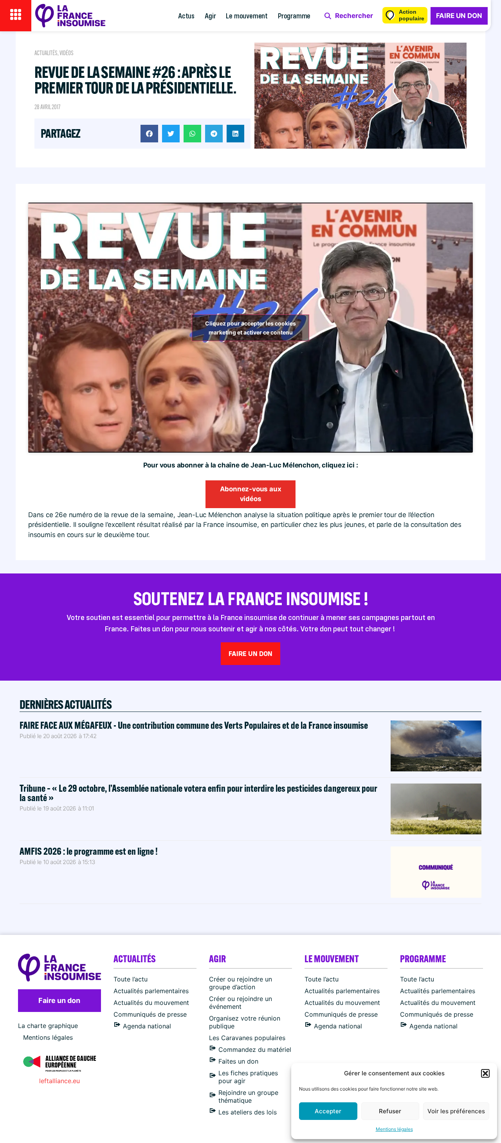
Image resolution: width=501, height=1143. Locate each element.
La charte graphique (48, 1026)
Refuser (390, 1111)
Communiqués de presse (150, 1014)
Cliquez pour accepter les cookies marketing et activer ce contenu (250, 328)
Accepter (328, 1111)
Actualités (46, 53)
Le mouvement (247, 15)
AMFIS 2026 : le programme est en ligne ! (89, 851)
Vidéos (66, 53)
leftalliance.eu (59, 1081)
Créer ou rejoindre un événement (240, 1002)
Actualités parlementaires (151, 991)
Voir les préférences (456, 1111)
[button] (485, 1073)
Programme (294, 15)
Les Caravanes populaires (247, 1038)
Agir (210, 15)
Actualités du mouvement (151, 1002)
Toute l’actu (131, 979)
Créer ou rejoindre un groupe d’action (240, 983)
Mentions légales (394, 1129)
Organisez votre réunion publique (244, 1022)
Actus (186, 15)
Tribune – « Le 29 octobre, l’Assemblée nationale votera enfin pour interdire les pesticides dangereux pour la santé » (198, 792)
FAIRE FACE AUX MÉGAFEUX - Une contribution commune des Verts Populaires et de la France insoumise (194, 725)
